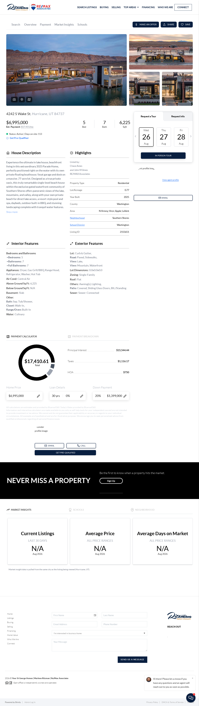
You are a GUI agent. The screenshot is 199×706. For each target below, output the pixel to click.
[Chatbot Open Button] (191, 698)
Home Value (12, 635)
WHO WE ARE (165, 7)
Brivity (18, 702)
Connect (11, 643)
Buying (10, 622)
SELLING (116, 7)
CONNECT (183, 7)
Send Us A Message (132, 659)
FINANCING (148, 7)
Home (10, 614)
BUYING (104, 7)
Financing (11, 631)
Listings (10, 618)
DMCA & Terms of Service (173, 702)
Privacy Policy (152, 702)
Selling (10, 627)
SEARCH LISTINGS (87, 7)
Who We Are (13, 639)
